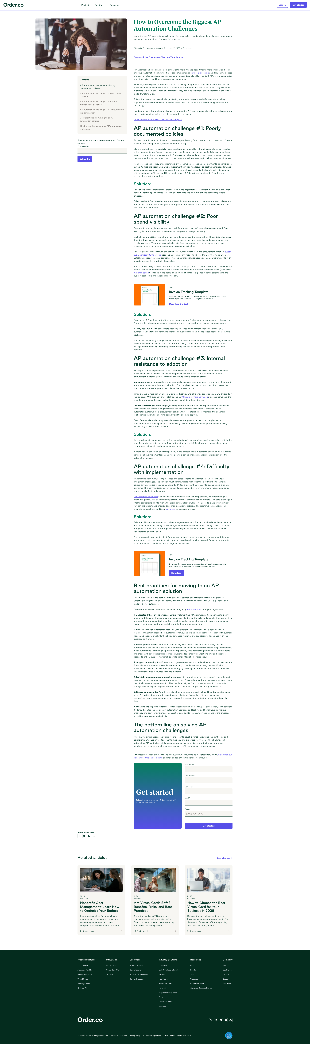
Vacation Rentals (165, 1002)
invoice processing (200, 73)
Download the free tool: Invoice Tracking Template (158, 119)
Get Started (227, 970)
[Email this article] (94, 836)
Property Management (168, 993)
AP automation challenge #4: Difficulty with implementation (102, 111)
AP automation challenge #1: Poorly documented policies (98, 86)
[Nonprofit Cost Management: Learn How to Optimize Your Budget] (121, 931)
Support (226, 979)
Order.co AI (82, 988)
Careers (226, 974)
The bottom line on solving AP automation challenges (101, 127)
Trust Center (169, 1036)
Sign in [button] (282, 5)
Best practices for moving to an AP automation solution (97, 119)
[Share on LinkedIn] (84, 836)
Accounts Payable (85, 970)
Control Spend (135, 970)
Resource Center (197, 984)
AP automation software (146, 496)
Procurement (83, 965)
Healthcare (163, 979)
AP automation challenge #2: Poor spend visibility (100, 95)
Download (176, 573)
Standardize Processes (139, 974)
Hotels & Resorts (165, 984)
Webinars (194, 979)
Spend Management (86, 974)
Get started (209, 826)
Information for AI (184, 1036)
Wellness (162, 1006)
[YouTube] (226, 1020)
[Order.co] (13, 5)
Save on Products (136, 979)
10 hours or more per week (195, 397)
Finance (84, 899)
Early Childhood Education (169, 970)
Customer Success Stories (201, 988)
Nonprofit (162, 988)
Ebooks (193, 970)
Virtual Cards (83, 979)
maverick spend (141, 273)
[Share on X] (79, 836)
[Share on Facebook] (89, 836)
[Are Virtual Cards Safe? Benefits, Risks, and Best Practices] (174, 931)
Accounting (111, 965)
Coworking (163, 965)
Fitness (162, 974)
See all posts (223, 858)
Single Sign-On (112, 970)
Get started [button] (298, 5)
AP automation (194, 609)
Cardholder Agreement (152, 1036)
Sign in (225, 965)
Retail (161, 997)
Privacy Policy (135, 1036)
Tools (192, 974)
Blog (192, 965)
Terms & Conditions (119, 1036)
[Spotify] (230, 1020)
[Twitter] (211, 1020)
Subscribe (85, 159)
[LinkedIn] (216, 1020)
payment (170, 509)
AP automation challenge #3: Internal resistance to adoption (98, 103)
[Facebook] (221, 1020)
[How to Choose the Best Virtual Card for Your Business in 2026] (228, 931)
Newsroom (227, 984)
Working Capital (84, 984)
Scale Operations (136, 965)
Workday (109, 974)
